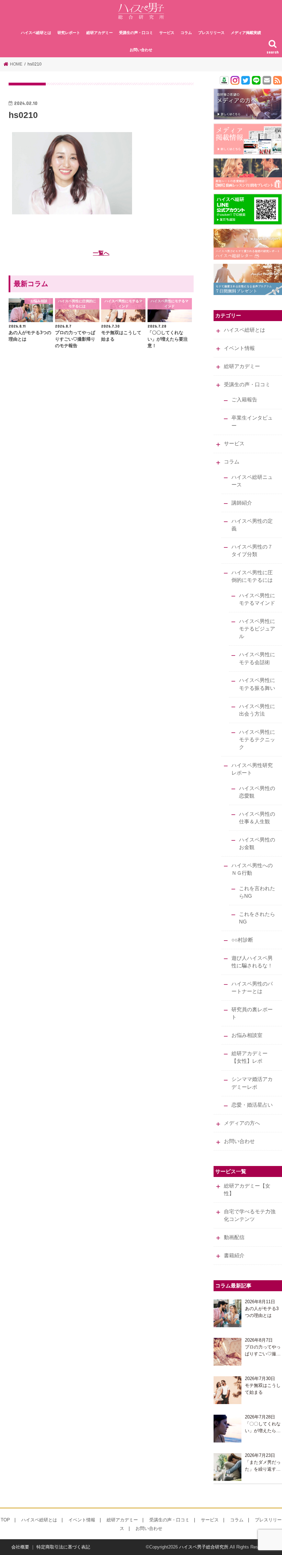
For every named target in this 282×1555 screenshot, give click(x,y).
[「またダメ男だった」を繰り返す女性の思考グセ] (227, 1467)
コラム (186, 33)
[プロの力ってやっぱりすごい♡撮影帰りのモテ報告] (227, 1352)
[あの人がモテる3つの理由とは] (227, 1313)
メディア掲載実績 (246, 33)
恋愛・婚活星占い (252, 1105)
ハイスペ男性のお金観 (257, 843)
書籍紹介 (234, 1255)
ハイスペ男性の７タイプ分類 (252, 550)
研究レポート (68, 33)
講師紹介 (241, 503)
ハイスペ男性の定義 (252, 524)
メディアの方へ (242, 1123)
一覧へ (101, 253)
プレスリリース (211, 33)
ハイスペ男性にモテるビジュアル (257, 629)
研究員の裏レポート (252, 1013)
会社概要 (20, 1547)
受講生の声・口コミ (136, 33)
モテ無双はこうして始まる (263, 1389)
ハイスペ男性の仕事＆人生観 (257, 817)
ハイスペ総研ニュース (252, 480)
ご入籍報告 (244, 399)
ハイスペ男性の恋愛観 (257, 792)
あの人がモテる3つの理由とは (262, 1312)
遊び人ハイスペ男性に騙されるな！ (252, 961)
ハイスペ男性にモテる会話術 (257, 658)
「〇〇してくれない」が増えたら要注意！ (263, 1427)
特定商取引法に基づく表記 (63, 1547)
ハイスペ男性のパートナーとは (252, 987)
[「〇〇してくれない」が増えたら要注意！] (227, 1428)
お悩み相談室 (246, 1035)
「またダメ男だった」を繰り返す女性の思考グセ (263, 1466)
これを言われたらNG (257, 892)
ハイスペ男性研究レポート (252, 769)
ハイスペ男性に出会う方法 (257, 710)
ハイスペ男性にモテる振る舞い (257, 684)
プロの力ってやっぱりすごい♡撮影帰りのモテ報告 (263, 1350)
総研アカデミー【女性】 (247, 1189)
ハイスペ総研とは (36, 33)
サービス (166, 33)
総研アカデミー (99, 33)
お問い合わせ (141, 50)
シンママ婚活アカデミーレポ (252, 1082)
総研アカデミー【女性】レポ (249, 1057)
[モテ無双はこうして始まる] (227, 1390)
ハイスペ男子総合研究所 (203, 1547)
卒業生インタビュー (252, 421)
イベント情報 (239, 348)
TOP (5, 1519)
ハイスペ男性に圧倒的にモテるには (252, 576)
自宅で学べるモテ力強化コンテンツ (249, 1215)
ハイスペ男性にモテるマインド (257, 599)
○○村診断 (242, 940)
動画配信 (234, 1237)
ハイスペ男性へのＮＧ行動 (252, 869)
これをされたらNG (257, 917)
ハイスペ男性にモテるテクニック (257, 739)
